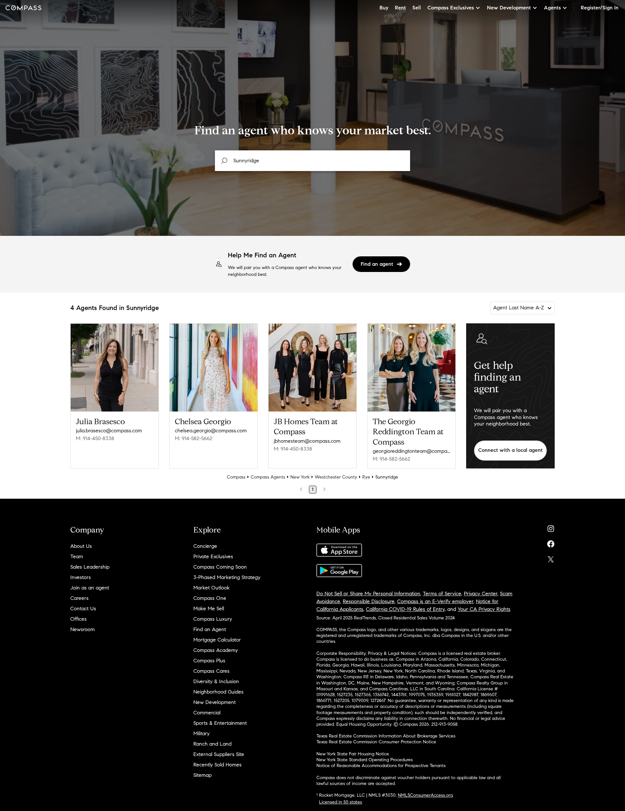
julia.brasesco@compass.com (109, 430)
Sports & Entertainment (220, 723)
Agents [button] (552, 8)
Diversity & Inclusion (216, 681)
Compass (236, 477)
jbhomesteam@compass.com (307, 441)
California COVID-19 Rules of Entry (405, 609)
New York (300, 477)
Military (201, 733)
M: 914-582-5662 (193, 438)
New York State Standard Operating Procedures (364, 760)
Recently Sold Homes (217, 765)
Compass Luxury (212, 619)
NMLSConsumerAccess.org (425, 795)
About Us (81, 546)
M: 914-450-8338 (95, 438)
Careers (79, 598)
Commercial (206, 713)
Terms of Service (442, 593)
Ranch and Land (212, 744)
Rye (366, 477)
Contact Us (83, 608)
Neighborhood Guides (218, 692)
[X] (551, 557)
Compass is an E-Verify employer (435, 601)
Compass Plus (209, 660)
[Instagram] (551, 527)
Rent (400, 8)
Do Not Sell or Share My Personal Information (368, 593)
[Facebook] (551, 542)
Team (76, 556)
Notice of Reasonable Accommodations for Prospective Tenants (381, 765)
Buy (384, 8)
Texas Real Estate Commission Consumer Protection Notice (376, 742)
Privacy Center (480, 593)
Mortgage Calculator (217, 640)
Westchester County (336, 477)
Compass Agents (268, 477)
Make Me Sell (208, 608)
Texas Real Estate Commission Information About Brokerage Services (385, 736)
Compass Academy (215, 650)
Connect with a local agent (510, 450)
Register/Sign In (599, 8)
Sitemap (202, 775)
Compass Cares (211, 671)
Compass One (209, 598)
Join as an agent (89, 588)
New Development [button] (509, 8)
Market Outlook (211, 588)
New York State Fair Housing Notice (352, 754)
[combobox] (312, 160)
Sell (416, 8)
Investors (80, 577)
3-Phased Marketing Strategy (226, 577)
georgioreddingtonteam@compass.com (411, 451)
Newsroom (82, 629)
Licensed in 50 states (340, 802)
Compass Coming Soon (220, 567)
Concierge (205, 546)
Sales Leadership (89, 567)
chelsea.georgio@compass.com (211, 430)
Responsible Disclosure (369, 601)
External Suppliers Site (218, 754)
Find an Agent (209, 629)
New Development (214, 702)
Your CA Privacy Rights (484, 609)
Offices (78, 619)
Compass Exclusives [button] (450, 8)
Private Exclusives (213, 556)
